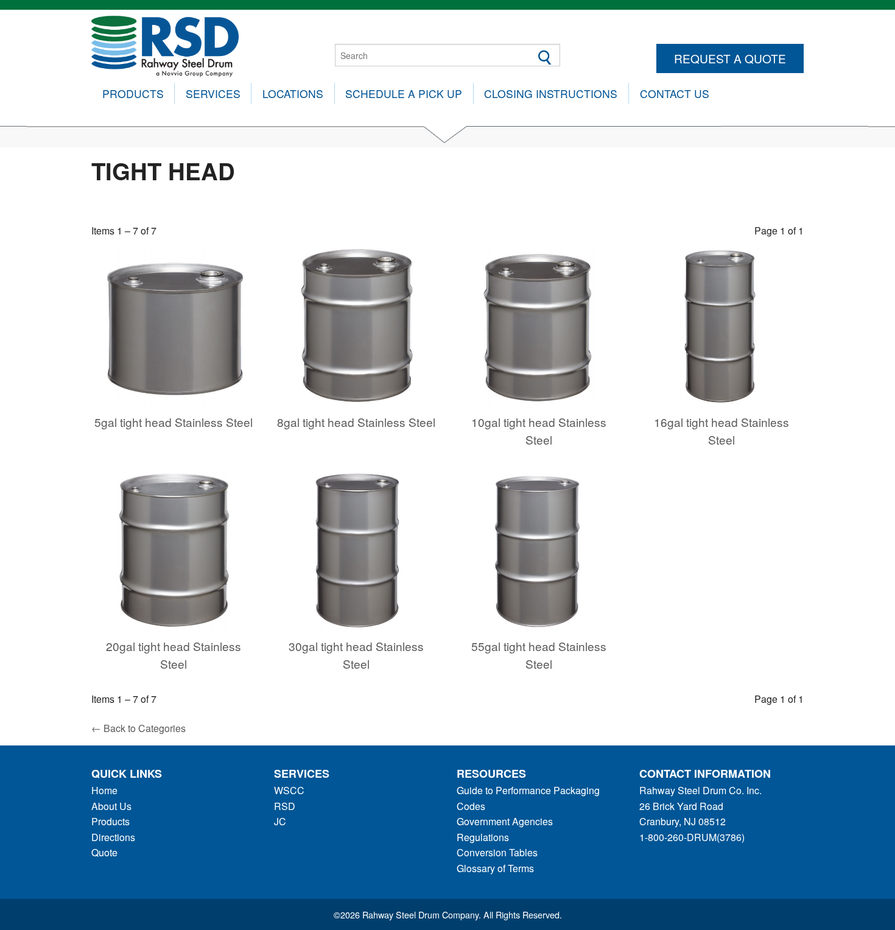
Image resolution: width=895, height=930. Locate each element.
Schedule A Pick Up (403, 93)
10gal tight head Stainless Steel (538, 431)
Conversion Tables (497, 852)
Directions (113, 837)
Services (213, 93)
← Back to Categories (138, 728)
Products (133, 93)
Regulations (483, 837)
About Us (111, 806)
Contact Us (674, 93)
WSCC (289, 790)
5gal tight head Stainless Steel (173, 422)
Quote (104, 852)
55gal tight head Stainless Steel (538, 655)
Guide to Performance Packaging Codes (528, 798)
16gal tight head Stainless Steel (721, 431)
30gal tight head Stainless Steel (356, 655)
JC (280, 821)
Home (104, 790)
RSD (284, 806)
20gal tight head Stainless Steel (173, 655)
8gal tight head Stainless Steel (356, 422)
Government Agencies (505, 821)
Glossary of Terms (495, 868)
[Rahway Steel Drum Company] (165, 45)
